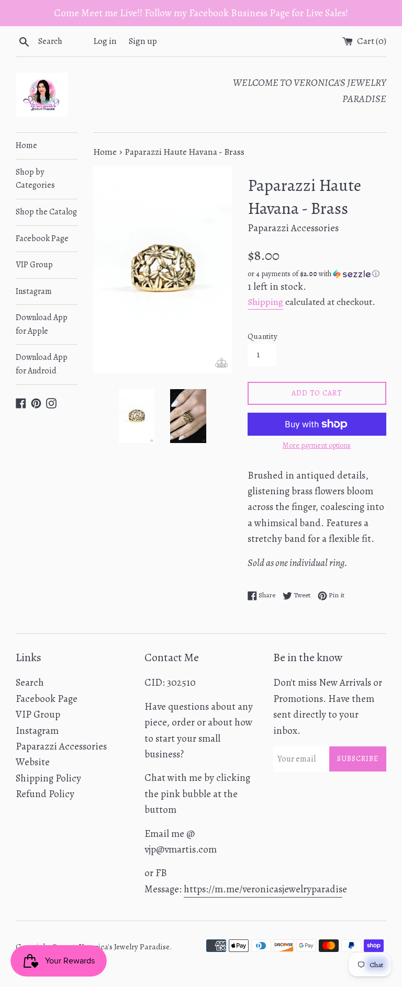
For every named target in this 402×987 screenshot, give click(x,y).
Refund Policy (45, 794)
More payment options (317, 445)
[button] (317, 274)
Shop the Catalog (46, 212)
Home (26, 145)
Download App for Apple (42, 324)
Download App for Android (42, 364)
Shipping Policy (48, 778)
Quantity (262, 336)
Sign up (143, 41)
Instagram (34, 291)
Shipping (265, 302)
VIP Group (34, 264)
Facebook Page (42, 238)
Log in (105, 41)
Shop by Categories (35, 178)
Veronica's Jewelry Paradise (124, 946)
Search (30, 682)
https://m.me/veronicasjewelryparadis (263, 889)
